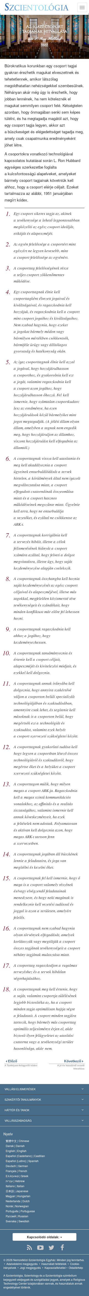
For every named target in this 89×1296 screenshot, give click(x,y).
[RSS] (30, 1247)
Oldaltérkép (76, 1268)
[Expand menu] (44, 1089)
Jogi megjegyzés (30, 1268)
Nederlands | (18, 1201)
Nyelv (8, 1134)
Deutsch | (17, 1166)
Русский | (17, 1216)
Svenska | (17, 1221)
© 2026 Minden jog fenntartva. (43, 1260)
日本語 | (17, 1191)
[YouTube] (40, 1247)
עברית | (15, 1181)
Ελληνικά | (17, 1176)
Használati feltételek (53, 1264)
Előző (11, 1061)
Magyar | (18, 1196)
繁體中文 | (17, 1141)
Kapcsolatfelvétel (55, 1268)
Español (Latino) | (22, 1161)
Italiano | (15, 1186)
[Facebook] (62, 1247)
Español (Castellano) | (25, 1156)
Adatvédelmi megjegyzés (22, 1264)
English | (16, 1151)
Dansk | (15, 1146)
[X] (51, 1247)
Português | (20, 1211)
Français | (16, 1171)
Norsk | (17, 1206)
